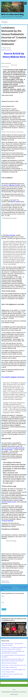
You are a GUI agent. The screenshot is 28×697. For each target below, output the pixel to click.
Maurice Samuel (15, 201)
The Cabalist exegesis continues (12, 377)
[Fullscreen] (25, 634)
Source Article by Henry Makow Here (14, 55)
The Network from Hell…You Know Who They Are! (12, 674)
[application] (14, 629)
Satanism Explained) (7, 520)
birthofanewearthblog (7, 50)
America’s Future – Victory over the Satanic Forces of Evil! (13, 665)
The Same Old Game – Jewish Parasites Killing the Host (13, 669)
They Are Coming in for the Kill (7, 671)
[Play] (3, 634)
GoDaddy (16, 694)
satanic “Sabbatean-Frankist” (12, 185)
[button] (26, 2)
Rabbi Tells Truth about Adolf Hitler (9, 663)
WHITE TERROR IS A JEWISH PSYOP (9, 667)
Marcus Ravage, (10, 235)
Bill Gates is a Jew (5, 676)
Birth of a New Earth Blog (12, 14)
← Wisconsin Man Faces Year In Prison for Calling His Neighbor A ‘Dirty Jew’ (6, 588)
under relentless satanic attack (12, 501)
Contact (14, 689)
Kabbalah (7, 581)
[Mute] (22, 634)
